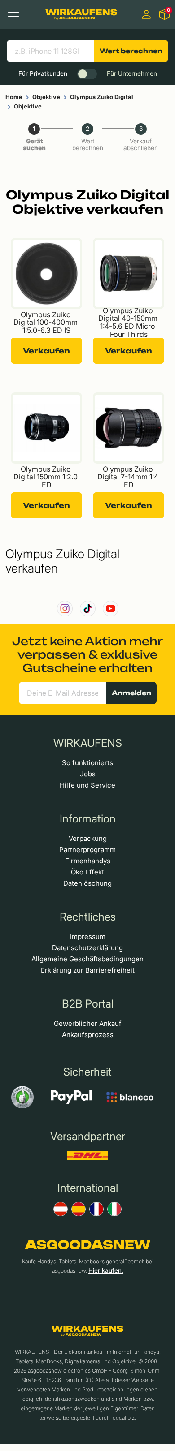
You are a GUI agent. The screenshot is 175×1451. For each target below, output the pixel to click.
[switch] (87, 74)
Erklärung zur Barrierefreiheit (88, 970)
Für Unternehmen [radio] (132, 73)
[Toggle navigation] (13, 12)
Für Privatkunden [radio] (42, 73)
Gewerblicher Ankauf (88, 1023)
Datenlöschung (87, 883)
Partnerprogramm (87, 849)
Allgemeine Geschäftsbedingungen (87, 959)
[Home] (81, 14)
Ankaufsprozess (88, 1034)
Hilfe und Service (87, 785)
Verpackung (88, 838)
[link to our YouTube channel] (110, 608)
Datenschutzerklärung (87, 947)
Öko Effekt (87, 872)
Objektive (46, 96)
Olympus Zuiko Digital (101, 96)
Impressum (87, 936)
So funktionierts (87, 762)
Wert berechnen (131, 51)
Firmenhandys (87, 861)
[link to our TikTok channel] (87, 608)
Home (13, 96)
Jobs (88, 774)
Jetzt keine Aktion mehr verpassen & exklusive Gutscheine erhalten (87, 654)
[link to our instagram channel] (64, 608)
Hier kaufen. (105, 1270)
